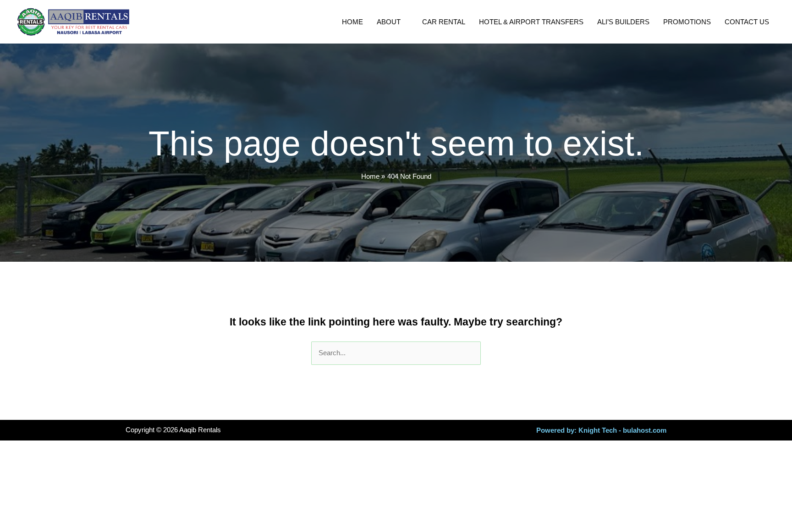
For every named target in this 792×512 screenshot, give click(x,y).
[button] (404, 22)
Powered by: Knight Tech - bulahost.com (601, 430)
